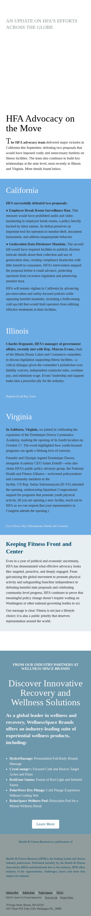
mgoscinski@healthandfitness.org (45, 98)
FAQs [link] (60, 892)
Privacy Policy (66, 897)
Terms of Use (51, 897)
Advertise (28, 892)
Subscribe (12, 892)
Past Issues (45, 892)
